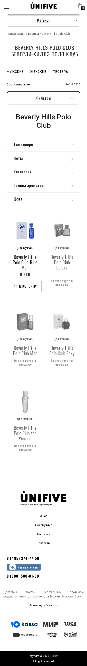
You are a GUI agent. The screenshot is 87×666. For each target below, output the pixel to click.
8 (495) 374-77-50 (23, 558)
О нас (43, 516)
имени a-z (71, 84)
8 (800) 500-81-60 (23, 576)
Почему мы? (43, 525)
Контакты (43, 543)
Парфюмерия (16, 33)
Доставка (43, 534)
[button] (80, 6)
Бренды (33, 33)
